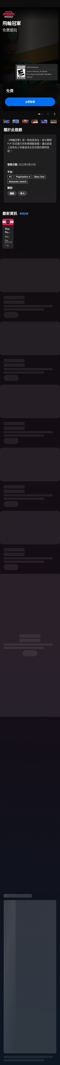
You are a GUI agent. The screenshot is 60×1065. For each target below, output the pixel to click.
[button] (6, 121)
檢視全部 (24, 213)
